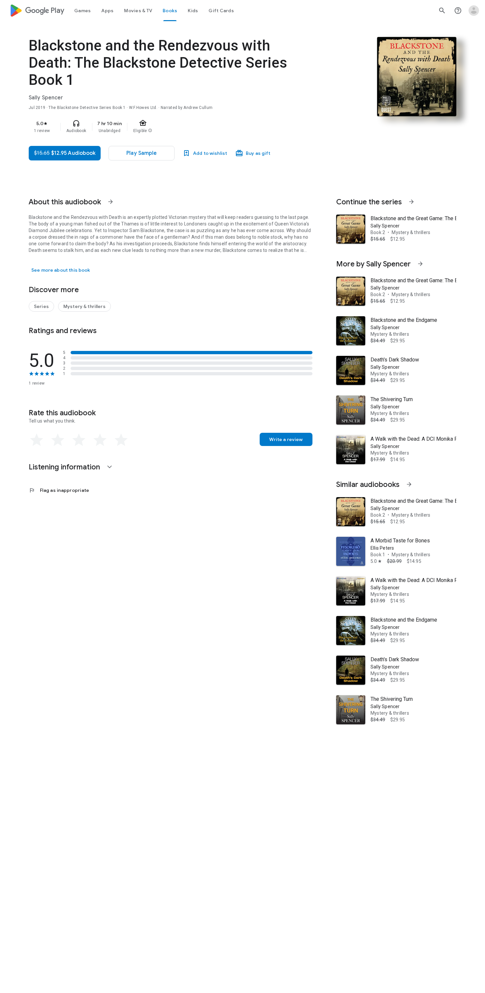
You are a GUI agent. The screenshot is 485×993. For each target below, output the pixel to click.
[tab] (82, 10)
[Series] (41, 306)
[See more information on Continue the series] (411, 202)
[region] (161, 127)
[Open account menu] (474, 10)
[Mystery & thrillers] (84, 306)
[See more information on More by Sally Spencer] (420, 264)
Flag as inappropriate (59, 490)
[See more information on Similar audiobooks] (409, 484)
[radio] (37, 440)
